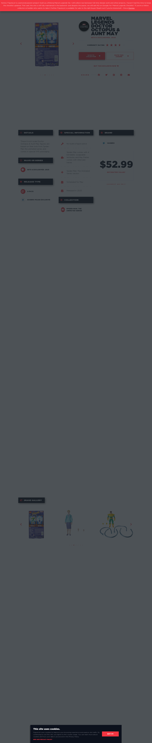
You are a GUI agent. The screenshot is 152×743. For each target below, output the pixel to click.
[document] (76, 371)
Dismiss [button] (131, 8)
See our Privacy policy (42, 739)
